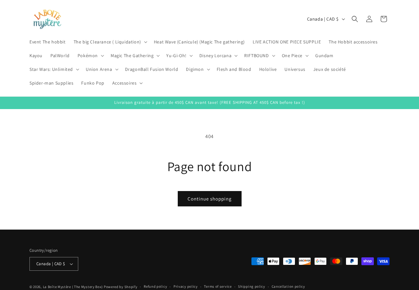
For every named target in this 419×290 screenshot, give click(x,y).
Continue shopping (210, 199)
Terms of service (217, 286)
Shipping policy (251, 286)
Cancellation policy (288, 286)
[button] (110, 42)
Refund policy (155, 286)
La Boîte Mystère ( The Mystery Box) (73, 286)
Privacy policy (185, 286)
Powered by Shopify (120, 286)
